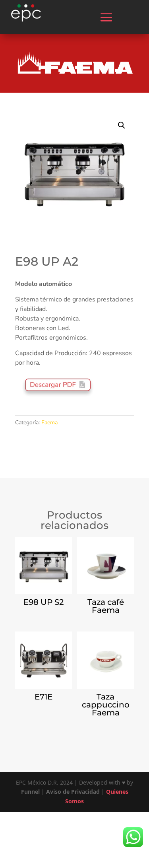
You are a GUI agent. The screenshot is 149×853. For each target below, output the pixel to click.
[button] (121, 125)
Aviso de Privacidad (73, 791)
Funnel (31, 791)
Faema (49, 422)
